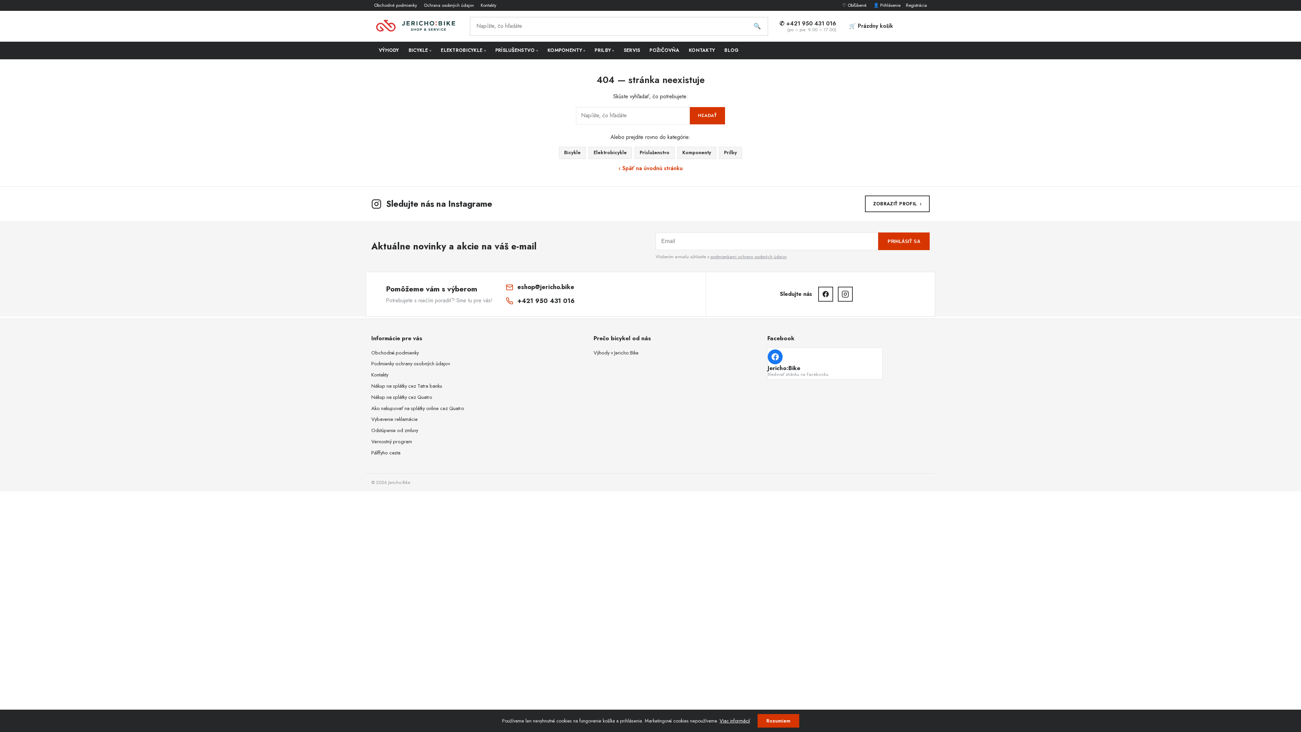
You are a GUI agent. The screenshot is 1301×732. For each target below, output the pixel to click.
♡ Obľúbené (855, 5)
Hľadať (707, 115)
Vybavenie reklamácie (394, 419)
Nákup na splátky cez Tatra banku (406, 386)
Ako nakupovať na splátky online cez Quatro (417, 408)
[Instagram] (845, 294)
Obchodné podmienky (395, 5)
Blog (731, 50)
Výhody (389, 50)
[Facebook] (825, 294)
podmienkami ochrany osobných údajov (748, 256)
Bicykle (420, 50)
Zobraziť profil (897, 203)
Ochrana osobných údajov (449, 5)
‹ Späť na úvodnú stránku (651, 168)
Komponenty (566, 50)
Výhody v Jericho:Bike (616, 353)
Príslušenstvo (516, 50)
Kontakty (488, 5)
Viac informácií (735, 720)
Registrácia (916, 5)
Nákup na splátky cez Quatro (401, 397)
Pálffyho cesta (385, 452)
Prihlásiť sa (904, 241)
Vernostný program (391, 441)
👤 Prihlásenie (887, 5)
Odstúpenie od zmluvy (394, 430)
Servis (632, 50)
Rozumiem (778, 720)
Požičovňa (664, 50)
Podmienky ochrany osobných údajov (410, 363)
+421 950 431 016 (546, 300)
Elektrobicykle (463, 50)
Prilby (604, 50)
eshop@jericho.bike (545, 286)
